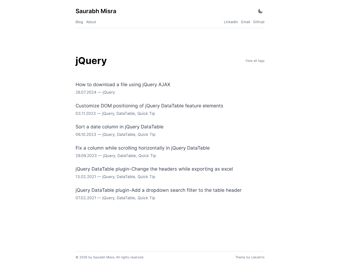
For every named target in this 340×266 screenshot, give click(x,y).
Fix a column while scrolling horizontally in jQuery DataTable (143, 148)
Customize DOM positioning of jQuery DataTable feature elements (149, 106)
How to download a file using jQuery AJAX (123, 84)
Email (245, 22)
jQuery (109, 92)
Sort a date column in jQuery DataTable (120, 127)
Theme (240, 257)
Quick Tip (146, 113)
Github (258, 22)
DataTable (125, 113)
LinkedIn (231, 22)
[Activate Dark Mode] (260, 11)
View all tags (254, 61)
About (91, 22)
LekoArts (257, 257)
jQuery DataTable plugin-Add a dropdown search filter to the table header (159, 190)
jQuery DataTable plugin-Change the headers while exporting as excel (154, 169)
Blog (79, 22)
